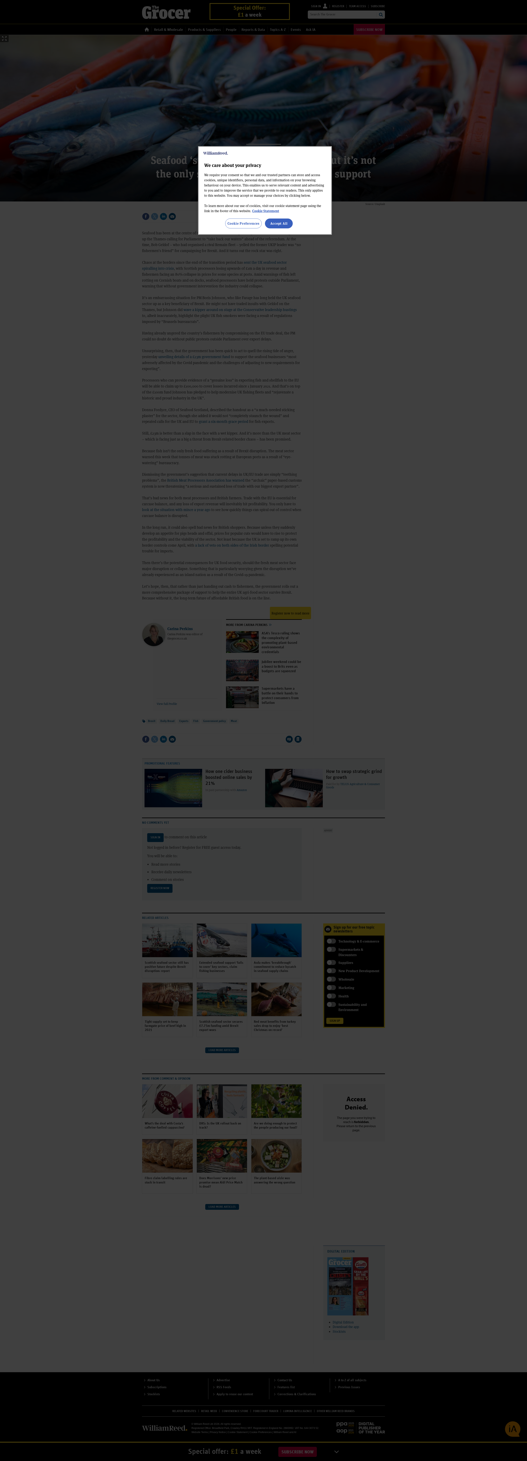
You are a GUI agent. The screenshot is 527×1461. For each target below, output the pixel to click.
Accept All (279, 223)
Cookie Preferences (243, 223)
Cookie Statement (265, 210)
